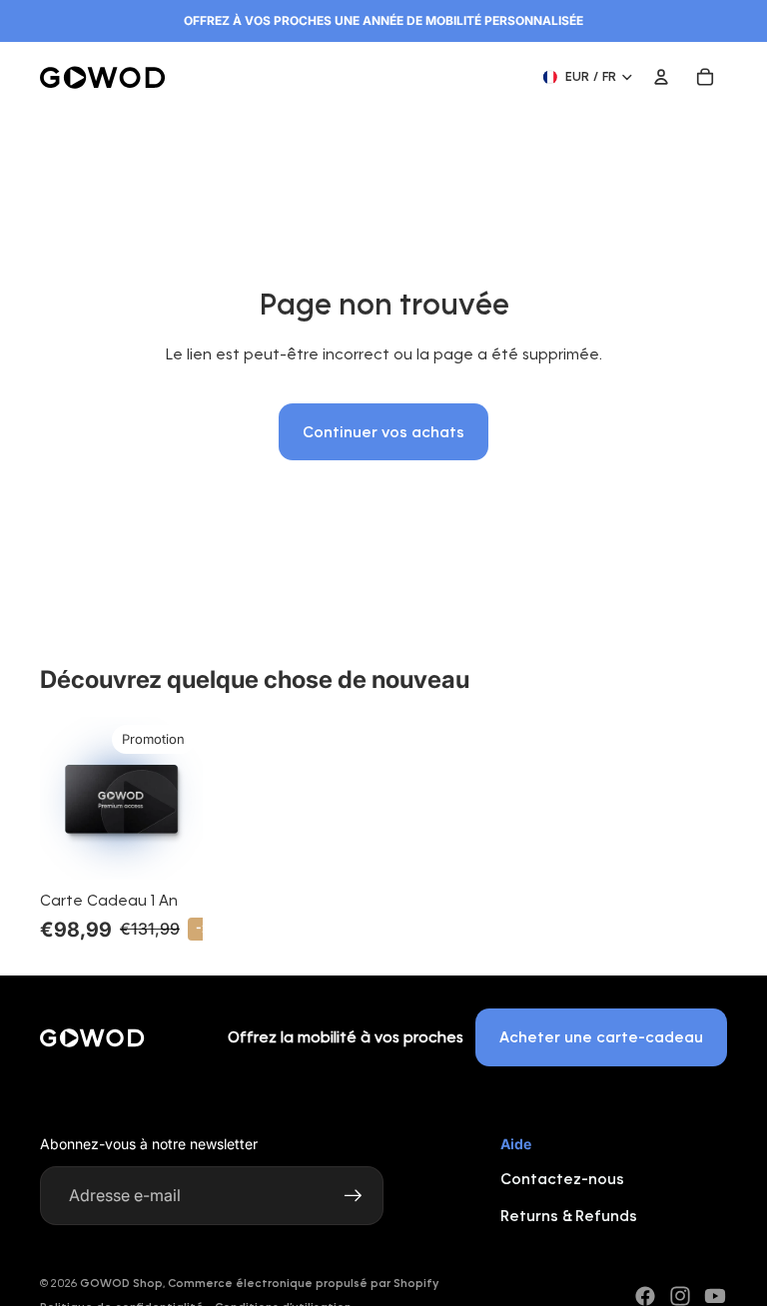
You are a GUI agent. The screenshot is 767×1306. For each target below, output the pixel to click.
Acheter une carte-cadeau (601, 1036)
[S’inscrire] (354, 1196)
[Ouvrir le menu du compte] (661, 77)
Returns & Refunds (568, 1215)
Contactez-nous (562, 1178)
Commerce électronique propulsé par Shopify (303, 1283)
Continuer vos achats (383, 431)
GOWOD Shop (121, 1283)
